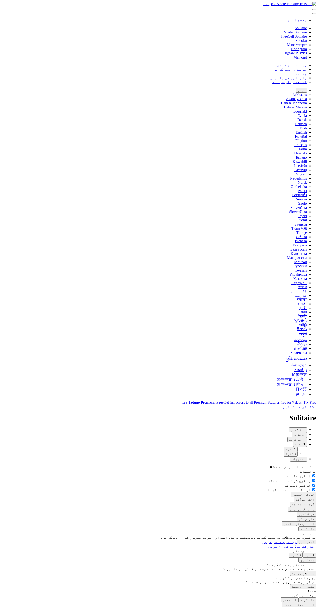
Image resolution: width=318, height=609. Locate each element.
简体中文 (299, 375)
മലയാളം (300, 340)
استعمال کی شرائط (289, 82)
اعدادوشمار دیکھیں (299, 524)
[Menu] (314, 9)
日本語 (301, 389)
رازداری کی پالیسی (288, 78)
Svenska (300, 224)
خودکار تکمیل (303, 494)
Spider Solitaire (295, 32)
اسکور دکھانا (297, 476)
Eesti (303, 128)
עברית (302, 287)
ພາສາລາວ (299, 353)
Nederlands (298, 178)
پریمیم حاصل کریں (279, 542)
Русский (300, 266)
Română (300, 199)
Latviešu (300, 166)
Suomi (302, 220)
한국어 (301, 394)
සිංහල (302, 344)
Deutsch (301, 124)
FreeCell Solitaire (294, 36)
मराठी (302, 304)
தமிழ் (303, 325)
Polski (302, 191)
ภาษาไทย (300, 348)
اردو (301, 90)
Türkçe (301, 233)
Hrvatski (300, 153)
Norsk (302, 182)
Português (299, 195)
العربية (299, 291)
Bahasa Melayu (295, 107)
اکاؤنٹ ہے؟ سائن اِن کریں (292, 546)
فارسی (301, 295)
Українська (298, 274)
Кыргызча (299, 253)
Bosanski (300, 111)
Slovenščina (298, 212)
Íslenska (301, 241)
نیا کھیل (290, 600)
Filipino (301, 141)
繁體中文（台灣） (292, 379)
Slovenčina (299, 208)
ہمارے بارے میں (292, 65)
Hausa (302, 149)
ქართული (299, 365)
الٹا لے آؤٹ (305, 499)
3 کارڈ (291, 454)
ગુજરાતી (300, 320)
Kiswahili (300, 162)
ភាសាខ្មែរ (300, 370)
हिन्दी (303, 308)
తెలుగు (302, 329)
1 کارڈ (291, 449)
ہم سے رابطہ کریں (290, 69)
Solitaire (301, 28)
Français (300, 145)
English (301, 132)
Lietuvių (300, 170)
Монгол (300, 262)
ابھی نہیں (306, 542)
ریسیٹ (296, 573)
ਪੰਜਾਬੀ (302, 316)
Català (302, 116)
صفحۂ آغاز (297, 20)
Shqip (302, 203)
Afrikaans (299, 95)
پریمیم (300, 73)
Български (298, 249)
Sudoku (301, 41)
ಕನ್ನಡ (303, 334)
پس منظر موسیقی (302, 509)
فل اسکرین (306, 514)
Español (301, 136)
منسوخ (309, 573)
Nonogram (299, 49)
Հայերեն (299, 283)
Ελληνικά (300, 245)
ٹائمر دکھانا (297, 485)
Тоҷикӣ (301, 270)
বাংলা (304, 312)
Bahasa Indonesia (294, 103)
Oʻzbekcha (299, 187)
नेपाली (302, 299)
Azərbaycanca (296, 99)
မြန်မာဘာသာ (296, 358)
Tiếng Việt (299, 228)
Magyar (301, 174)
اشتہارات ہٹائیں (299, 407)
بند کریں (307, 528)
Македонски (297, 258)
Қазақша (300, 279)
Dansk (302, 120)
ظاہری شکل (306, 519)
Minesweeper (297, 45)
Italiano (301, 157)
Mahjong (300, 57)
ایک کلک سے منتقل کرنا (289, 490)
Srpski (302, 216)
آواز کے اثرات (303, 504)
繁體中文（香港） (292, 384)
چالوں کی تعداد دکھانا (288, 481)
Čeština (301, 237)
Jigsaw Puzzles (296, 53)
